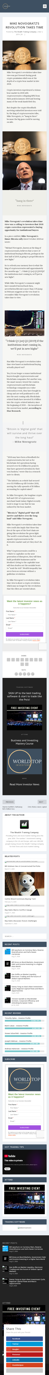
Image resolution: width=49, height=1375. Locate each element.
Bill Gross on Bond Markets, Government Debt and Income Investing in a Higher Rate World (28, 964)
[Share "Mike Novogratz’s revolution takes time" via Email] (22, 664)
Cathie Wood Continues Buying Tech (20, 899)
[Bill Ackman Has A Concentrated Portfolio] (24, 862)
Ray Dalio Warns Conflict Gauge (18, 910)
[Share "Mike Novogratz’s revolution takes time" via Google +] (17, 659)
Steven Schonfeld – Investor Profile (18, 1033)
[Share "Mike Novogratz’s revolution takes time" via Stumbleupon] (40, 659)
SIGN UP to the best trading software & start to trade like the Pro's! (24, 696)
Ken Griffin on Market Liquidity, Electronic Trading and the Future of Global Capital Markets (26, 976)
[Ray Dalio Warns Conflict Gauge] (24, 906)
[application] (25, 1162)
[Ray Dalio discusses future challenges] (24, 917)
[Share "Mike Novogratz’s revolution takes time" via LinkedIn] (31, 659)
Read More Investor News (24, 784)
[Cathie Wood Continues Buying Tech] (24, 884)
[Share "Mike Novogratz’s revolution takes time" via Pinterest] (26, 659)
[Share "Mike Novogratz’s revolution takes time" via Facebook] (8, 659)
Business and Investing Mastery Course (24, 742)
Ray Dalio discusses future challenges (21, 921)
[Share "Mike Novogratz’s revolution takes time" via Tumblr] (22, 659)
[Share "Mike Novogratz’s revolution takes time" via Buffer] (36, 659)
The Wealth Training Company (25, 32)
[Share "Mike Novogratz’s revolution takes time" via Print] (26, 664)
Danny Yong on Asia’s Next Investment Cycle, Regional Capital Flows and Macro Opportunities (28, 989)
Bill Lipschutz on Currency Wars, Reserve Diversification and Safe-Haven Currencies (28, 952)
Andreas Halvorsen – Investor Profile (19, 1049)
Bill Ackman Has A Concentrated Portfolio (22, 866)
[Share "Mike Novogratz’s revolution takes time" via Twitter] (13, 659)
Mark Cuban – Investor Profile (16, 1026)
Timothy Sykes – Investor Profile (17, 1018)
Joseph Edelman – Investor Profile (18, 1041)
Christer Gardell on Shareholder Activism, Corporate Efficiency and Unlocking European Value (25, 1001)
